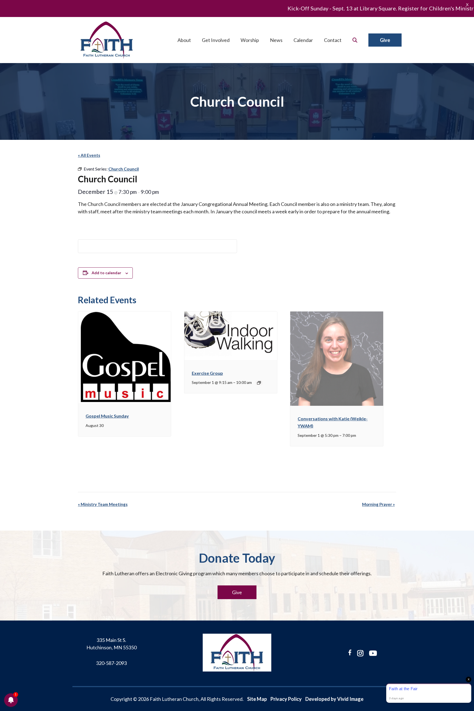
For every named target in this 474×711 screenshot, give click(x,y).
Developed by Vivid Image (334, 699)
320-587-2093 (111, 663)
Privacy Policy (286, 699)
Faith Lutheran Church (106, 40)
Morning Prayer (378, 504)
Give (237, 592)
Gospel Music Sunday (107, 415)
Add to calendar (106, 272)
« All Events (89, 155)
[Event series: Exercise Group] (259, 382)
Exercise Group (207, 373)
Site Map (257, 699)
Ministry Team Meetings (103, 504)
